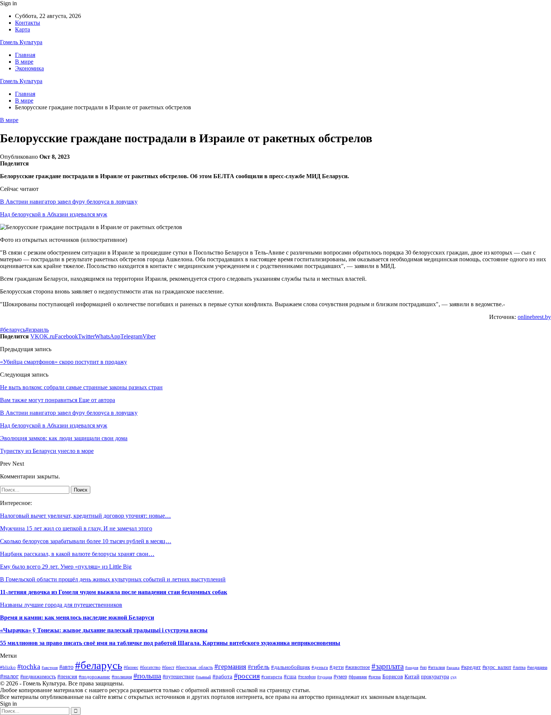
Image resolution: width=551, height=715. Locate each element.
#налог (9, 676)
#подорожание (94, 676)
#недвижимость (38, 676)
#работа (222, 676)
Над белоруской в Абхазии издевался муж (53, 214)
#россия (247, 676)
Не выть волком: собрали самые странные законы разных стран (81, 387)
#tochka (28, 666)
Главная (25, 55)
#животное (357, 667)
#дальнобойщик (290, 667)
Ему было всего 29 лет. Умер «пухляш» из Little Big (66, 566)
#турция (324, 677)
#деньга (319, 667)
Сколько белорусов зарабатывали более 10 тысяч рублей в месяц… (85, 541)
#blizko (8, 667)
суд (454, 677)
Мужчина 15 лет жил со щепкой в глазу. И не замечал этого (76, 528)
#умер (340, 676)
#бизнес (131, 667)
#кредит (471, 667)
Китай (411, 676)
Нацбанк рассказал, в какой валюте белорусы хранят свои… (77, 554)
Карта (22, 29)
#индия (411, 667)
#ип (423, 667)
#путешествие (178, 676)
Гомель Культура (21, 42)
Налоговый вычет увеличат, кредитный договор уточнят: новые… (85, 515)
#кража (453, 667)
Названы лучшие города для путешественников (61, 605)
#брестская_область (194, 667)
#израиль (37, 329)
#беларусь (12, 329)
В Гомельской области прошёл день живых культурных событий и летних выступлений (113, 579)
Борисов (392, 676)
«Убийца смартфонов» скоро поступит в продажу (63, 362)
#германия (230, 666)
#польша (147, 676)
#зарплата (387, 666)
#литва (519, 667)
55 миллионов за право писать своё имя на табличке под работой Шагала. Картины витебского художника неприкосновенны (170, 643)
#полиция (122, 676)
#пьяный (203, 677)
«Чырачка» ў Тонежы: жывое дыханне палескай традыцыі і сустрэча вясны (104, 630)
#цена (374, 676)
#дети (336, 667)
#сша (290, 676)
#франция (358, 677)
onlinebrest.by (534, 317)
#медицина (537, 667)
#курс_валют (496, 667)
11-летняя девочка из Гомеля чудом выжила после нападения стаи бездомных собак (113, 592)
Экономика (29, 68)
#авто (66, 667)
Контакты (27, 22)
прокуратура (435, 676)
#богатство (150, 667)
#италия (436, 667)
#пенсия (67, 676)
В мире (24, 61)
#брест (168, 667)
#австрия (50, 667)
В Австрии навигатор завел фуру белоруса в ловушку (69, 201)
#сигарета (271, 676)
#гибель (259, 666)
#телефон (307, 676)
